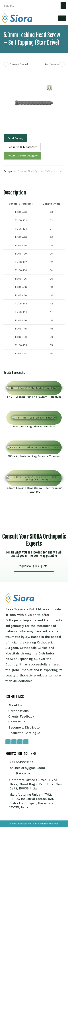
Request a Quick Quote (33, 566)
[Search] (63, 5)
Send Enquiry (16, 138)
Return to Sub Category (22, 146)
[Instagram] (14, 741)
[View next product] (62, 64)
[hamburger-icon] (62, 18)
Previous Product (18, 64)
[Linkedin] (25, 741)
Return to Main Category (23, 155)
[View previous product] (6, 64)
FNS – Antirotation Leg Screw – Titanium (34, 456)
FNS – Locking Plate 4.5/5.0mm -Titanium (34, 396)
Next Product (51, 64)
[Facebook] (8, 741)
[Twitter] (19, 741)
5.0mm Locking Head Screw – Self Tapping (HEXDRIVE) (34, 489)
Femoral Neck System (31, 171)
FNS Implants (53, 171)
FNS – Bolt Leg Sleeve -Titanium (34, 426)
